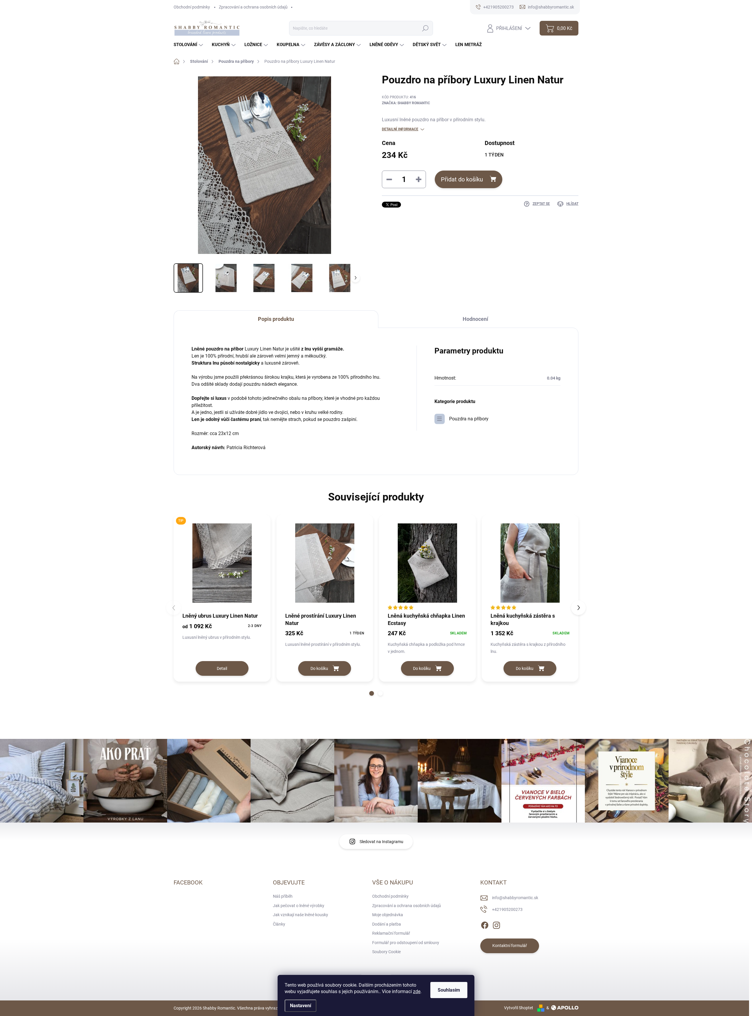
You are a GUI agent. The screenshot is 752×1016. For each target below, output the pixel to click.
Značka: (406, 103)
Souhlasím (449, 990)
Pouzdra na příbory (469, 419)
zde (416, 991)
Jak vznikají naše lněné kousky (300, 914)
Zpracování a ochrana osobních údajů (253, 7)
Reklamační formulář (391, 933)
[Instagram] (496, 924)
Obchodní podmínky (192, 7)
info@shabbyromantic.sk (515, 897)
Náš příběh (283, 896)
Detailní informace (400, 129)
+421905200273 (507, 909)
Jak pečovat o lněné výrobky (298, 905)
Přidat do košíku (462, 179)
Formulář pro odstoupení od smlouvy (405, 942)
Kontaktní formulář (509, 945)
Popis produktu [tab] (276, 319)
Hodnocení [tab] (475, 319)
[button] (371, 693)
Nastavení (300, 1005)
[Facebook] (484, 924)
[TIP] (222, 563)
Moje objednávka (387, 914)
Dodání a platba (386, 924)
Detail (222, 668)
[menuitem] (189, 44)
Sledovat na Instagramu (381, 841)
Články (279, 924)
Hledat (425, 28)
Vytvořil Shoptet (518, 1007)
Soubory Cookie (386, 951)
